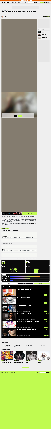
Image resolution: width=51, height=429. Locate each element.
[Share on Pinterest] (49, 16)
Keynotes (36, 4)
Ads (18, 4)
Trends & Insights (14, 2)
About (25, 2)
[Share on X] (47, 16)
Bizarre (33, 4)
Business (21, 4)
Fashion (30, 4)
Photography (8, 10)
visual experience (32, 223)
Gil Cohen (6, 16)
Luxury (27, 4)
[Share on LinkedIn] (44, 16)
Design (16, 4)
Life (10, 4)
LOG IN (16, 116)
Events (22, 2)
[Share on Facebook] (46, 16)
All (2, 4)
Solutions (19, 2)
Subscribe (47, 372)
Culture (13, 4)
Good (25, 4)
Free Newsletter (47, 2)
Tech (8, 4)
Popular (5, 4)
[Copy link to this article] (43, 16)
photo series (34, 218)
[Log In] (38, 2)
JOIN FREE (20, 116)
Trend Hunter (2, 10)
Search (35, 2)
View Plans (41, 2)
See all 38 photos (5, 228)
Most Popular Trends (14, 339)
